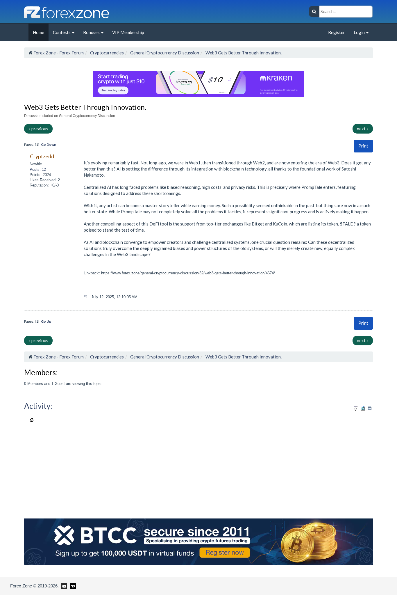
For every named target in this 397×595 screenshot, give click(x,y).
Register (336, 32)
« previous (38, 128)
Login (360, 32)
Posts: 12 (38, 169)
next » (363, 128)
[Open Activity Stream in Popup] (355, 407)
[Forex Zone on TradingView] (72, 585)
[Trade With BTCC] (198, 541)
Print (363, 145)
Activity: (38, 406)
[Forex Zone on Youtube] (63, 585)
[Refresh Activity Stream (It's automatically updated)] (363, 407)
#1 (86, 297)
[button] (363, 146)
